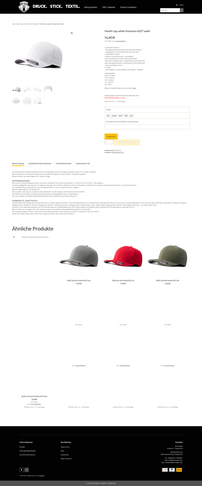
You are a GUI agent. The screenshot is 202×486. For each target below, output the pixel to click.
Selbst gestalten (90, 7)
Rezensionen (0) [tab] (83, 164)
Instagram (27, 470)
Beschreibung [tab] (18, 164)
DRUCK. (40, 6)
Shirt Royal (95, 483)
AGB (62, 451)
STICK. (56, 6)
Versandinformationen (27, 455)
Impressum (65, 455)
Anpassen (111, 136)
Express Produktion (128, 7)
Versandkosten (121, 41)
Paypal (172, 470)
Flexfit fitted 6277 (34, 24)
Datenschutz (65, 447)
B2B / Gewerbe (108, 7)
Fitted (26, 24)
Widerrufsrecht (66, 459)
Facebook (21, 470)
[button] (72, 33)
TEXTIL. (73, 6)
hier (48, 176)
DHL (179, 470)
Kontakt (22, 447)
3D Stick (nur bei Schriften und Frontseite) (122, 121)
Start (13, 24)
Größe (108, 110)
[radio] (108, 115)
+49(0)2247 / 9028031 (175, 458)
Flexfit (22, 185)
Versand (42, 475)
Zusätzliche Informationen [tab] (40, 164)
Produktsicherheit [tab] (63, 164)
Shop (17, 24)
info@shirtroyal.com (175, 460)
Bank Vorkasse (165, 470)
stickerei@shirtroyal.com (174, 462)
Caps (21, 24)
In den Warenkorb (125, 142)
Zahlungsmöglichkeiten (27, 451)
